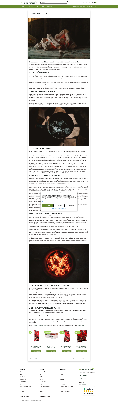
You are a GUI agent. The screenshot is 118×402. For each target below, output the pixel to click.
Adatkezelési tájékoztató (62, 208)
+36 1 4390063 (83, 376)
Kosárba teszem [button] (36, 351)
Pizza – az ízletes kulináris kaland (80, 359)
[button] (94, 2)
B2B (55, 6)
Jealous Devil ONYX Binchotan (41, 325)
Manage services (45, 201)
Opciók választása (81, 351)
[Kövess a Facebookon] (94, 6)
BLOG (37, 6)
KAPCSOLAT (49, 6)
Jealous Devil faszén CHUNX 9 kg (36, 346)
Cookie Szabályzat (54, 208)
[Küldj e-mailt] (95, 6)
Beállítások (71, 205)
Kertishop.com (81, 325)
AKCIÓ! (23, 6)
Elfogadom (47, 205)
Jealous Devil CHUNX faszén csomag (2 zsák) (81, 346)
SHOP (30, 6)
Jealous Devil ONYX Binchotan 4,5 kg (51, 346)
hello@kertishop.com (83, 378)
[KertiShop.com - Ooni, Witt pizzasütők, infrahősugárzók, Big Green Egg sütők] (29, 2)
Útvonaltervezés (82, 384)
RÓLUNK (42, 6)
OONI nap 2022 (33, 359)
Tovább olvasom (51, 351)
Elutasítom (59, 205)
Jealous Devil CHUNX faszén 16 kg (66, 346)
